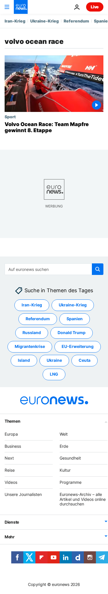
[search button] (97, 269)
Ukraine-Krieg (44, 20)
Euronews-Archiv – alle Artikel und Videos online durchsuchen (83, 499)
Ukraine (54, 360)
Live (95, 6)
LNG (54, 374)
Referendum (76, 20)
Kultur (65, 470)
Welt (64, 434)
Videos (11, 482)
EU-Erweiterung (78, 346)
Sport (10, 116)
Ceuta (84, 360)
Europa (11, 434)
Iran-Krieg (15, 20)
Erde (64, 445)
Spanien (75, 318)
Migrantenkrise (30, 346)
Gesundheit (70, 458)
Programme (71, 482)
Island (24, 360)
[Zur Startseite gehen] (21, 7)
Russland (31, 332)
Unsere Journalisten (23, 494)
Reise (10, 470)
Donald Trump (72, 332)
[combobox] (54, 269)
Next (9, 458)
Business (13, 445)
